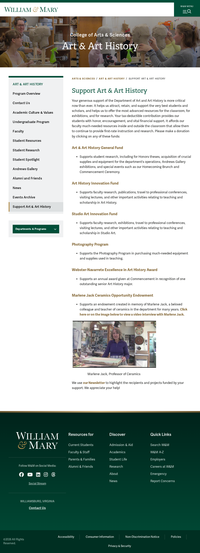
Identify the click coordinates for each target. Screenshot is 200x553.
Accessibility (66, 537)
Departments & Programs (30, 229)
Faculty (18, 131)
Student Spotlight (26, 160)
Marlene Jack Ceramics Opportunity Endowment (112, 295)
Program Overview (26, 94)
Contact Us (21, 103)
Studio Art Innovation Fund (94, 214)
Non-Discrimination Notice (142, 537)
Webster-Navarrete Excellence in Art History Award (114, 270)
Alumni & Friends (80, 467)
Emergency (158, 474)
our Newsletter (94, 383)
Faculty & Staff (78, 452)
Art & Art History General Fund (97, 147)
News (17, 188)
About (113, 474)
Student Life (118, 459)
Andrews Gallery (25, 169)
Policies (176, 537)
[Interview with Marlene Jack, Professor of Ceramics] (114, 344)
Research (116, 467)
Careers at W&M (162, 467)
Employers (157, 459)
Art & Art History (100, 46)
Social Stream (37, 483)
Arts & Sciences (83, 78)
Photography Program (90, 244)
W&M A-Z (157, 452)
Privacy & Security (119, 546)
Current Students (80, 445)
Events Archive (24, 197)
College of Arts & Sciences (100, 35)
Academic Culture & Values (33, 113)
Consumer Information (100, 537)
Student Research (26, 150)
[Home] (31, 9)
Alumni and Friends (27, 178)
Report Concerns (162, 481)
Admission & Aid (121, 445)
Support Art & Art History (32, 207)
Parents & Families (81, 459)
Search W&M (159, 445)
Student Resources (27, 141)
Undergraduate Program (31, 122)
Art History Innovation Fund (95, 183)
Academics (117, 452)
